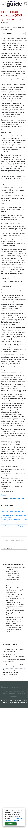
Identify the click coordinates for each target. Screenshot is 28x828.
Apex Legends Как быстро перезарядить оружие (13, 580)
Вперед (20, 526)
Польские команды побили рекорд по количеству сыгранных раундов (12, 672)
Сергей (8, 588)
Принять (10, 823)
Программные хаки (16, 498)
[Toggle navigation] (3, 3)
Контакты (15, 687)
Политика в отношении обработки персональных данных (14, 693)
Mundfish (9, 586)
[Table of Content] (24, 33)
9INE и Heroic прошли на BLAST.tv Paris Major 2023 (15, 590)
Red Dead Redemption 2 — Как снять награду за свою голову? (15, 605)
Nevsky (3, 495)
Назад (7, 526)
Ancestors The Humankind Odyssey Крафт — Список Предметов (15, 613)
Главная (4, 687)
